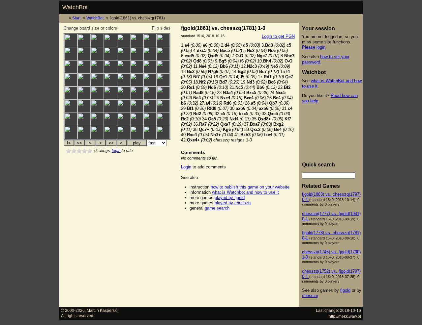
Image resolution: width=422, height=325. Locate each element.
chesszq (310, 295)
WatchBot (75, 7)
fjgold (345, 290)
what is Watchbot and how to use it (245, 192)
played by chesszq (233, 202)
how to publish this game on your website (250, 187)
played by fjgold (230, 197)
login (116, 150)
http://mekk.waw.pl (345, 316)
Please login (313, 47)
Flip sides (161, 28)
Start (76, 18)
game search (217, 208)
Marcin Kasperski (102, 310)
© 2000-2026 (73, 310)
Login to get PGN (278, 36)
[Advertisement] (237, 225)
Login (186, 166)
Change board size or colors (90, 28)
